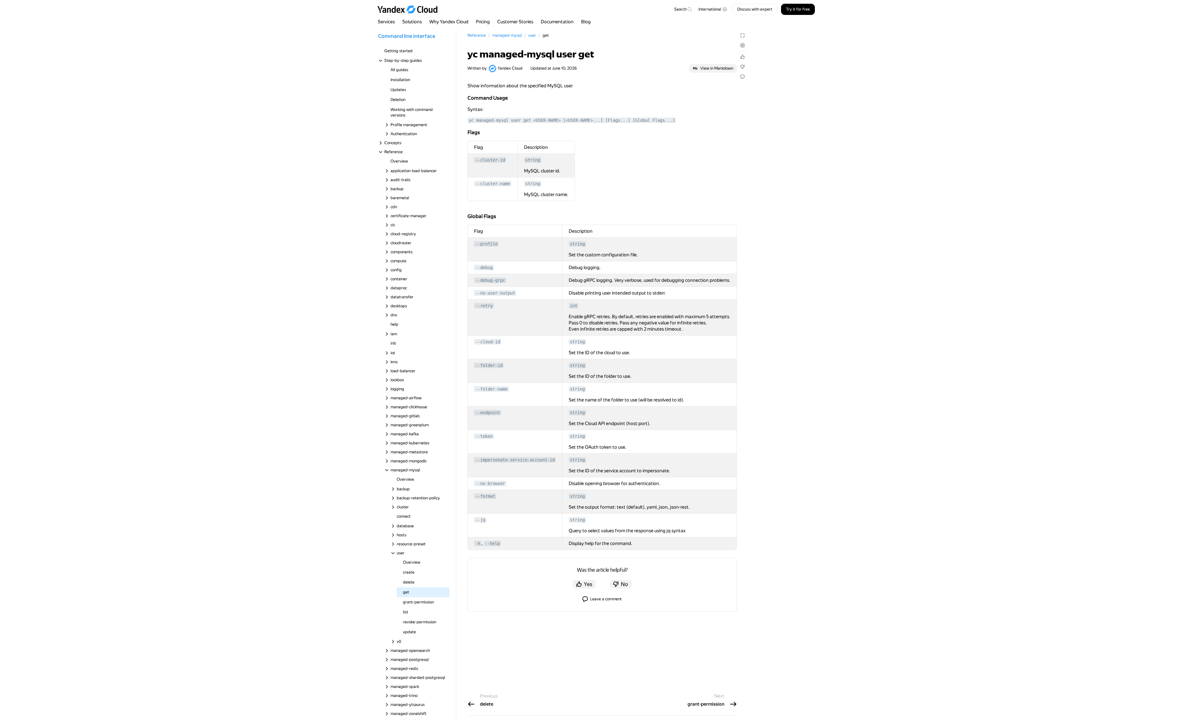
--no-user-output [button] (495, 293)
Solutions (412, 22)
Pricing (483, 22)
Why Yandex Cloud (448, 22)
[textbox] (683, 9)
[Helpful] (742, 57)
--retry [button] (484, 305)
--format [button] (485, 496)
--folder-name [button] (491, 389)
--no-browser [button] (490, 483)
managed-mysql (507, 35)
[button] (713, 9)
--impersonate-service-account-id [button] (515, 459)
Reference (476, 35)
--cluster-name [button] (492, 183)
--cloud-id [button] (487, 341)
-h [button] (477, 543)
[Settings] (742, 45)
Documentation (557, 22)
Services (386, 22)
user (532, 35)
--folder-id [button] (489, 365)
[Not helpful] (742, 66)
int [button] (573, 305)
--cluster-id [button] (490, 160)
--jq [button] (480, 519)
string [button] (532, 160)
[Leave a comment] (742, 76)
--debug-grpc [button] (490, 280)
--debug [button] (484, 267)
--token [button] (484, 436)
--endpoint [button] (487, 412)
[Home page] (410, 9)
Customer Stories (515, 22)
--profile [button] (486, 243)
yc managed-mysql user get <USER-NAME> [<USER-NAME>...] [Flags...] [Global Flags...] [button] (572, 120)
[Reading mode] (742, 35)
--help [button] (492, 543)
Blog (586, 22)
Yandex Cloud (510, 68)
